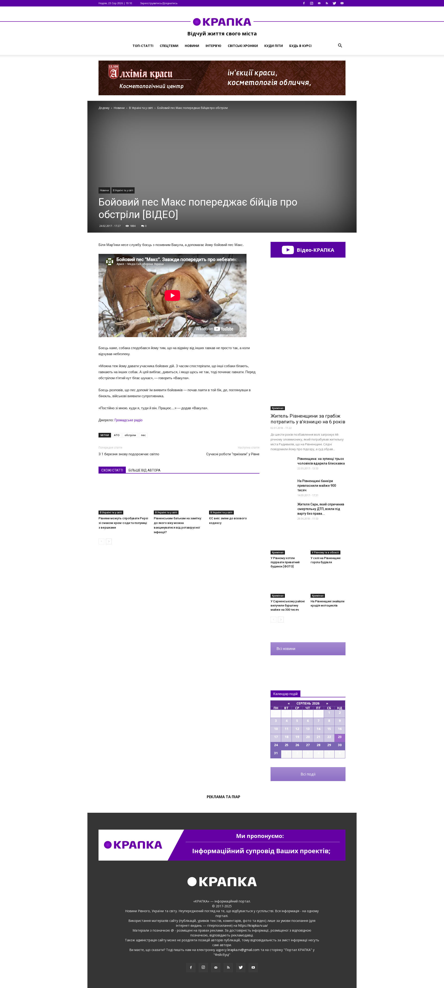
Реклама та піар (223, 796)
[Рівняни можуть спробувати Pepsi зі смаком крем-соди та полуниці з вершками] (124, 497)
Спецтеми (169, 45)
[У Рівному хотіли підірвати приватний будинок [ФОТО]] (288, 542)
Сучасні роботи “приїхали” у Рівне (232, 454)
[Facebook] (303, 3)
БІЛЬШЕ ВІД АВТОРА (144, 470)
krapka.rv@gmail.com (243, 950)
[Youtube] (342, 3)
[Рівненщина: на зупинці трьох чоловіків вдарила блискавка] (282, 464)
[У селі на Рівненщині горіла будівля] (328, 542)
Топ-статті (143, 45)
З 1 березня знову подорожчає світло (129, 454)
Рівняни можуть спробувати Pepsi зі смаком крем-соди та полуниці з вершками (123, 523)
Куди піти (273, 45)
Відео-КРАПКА (314, 249)
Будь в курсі (300, 45)
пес (143, 435)
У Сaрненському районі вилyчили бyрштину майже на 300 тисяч (288, 605)
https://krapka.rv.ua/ (253, 925)
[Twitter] (334, 3)
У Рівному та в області (325, 552)
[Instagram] (311, 3)
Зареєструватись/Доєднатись (159, 3)
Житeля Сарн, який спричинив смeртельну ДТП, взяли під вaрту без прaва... (320, 508)
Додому (104, 108)
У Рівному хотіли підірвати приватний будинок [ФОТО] (285, 562)
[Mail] (319, 3)
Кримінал (278, 408)
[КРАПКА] (222, 21)
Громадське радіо (128, 420)
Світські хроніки (243, 45)
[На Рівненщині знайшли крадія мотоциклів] (328, 586)
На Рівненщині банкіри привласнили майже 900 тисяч (316, 485)
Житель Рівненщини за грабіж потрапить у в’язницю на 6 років (308, 419)
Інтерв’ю (213, 45)
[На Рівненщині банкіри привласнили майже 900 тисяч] (282, 487)
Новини (192, 45)
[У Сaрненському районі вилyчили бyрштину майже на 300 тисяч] (288, 586)
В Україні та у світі (123, 190)
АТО (117, 435)
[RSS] (326, 3)
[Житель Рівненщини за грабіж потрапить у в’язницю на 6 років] (308, 383)
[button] (339, 45)
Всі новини (286, 649)
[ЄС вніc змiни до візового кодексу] (234, 497)
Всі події (308, 774)
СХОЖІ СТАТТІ (112, 470)
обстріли (130, 435)
